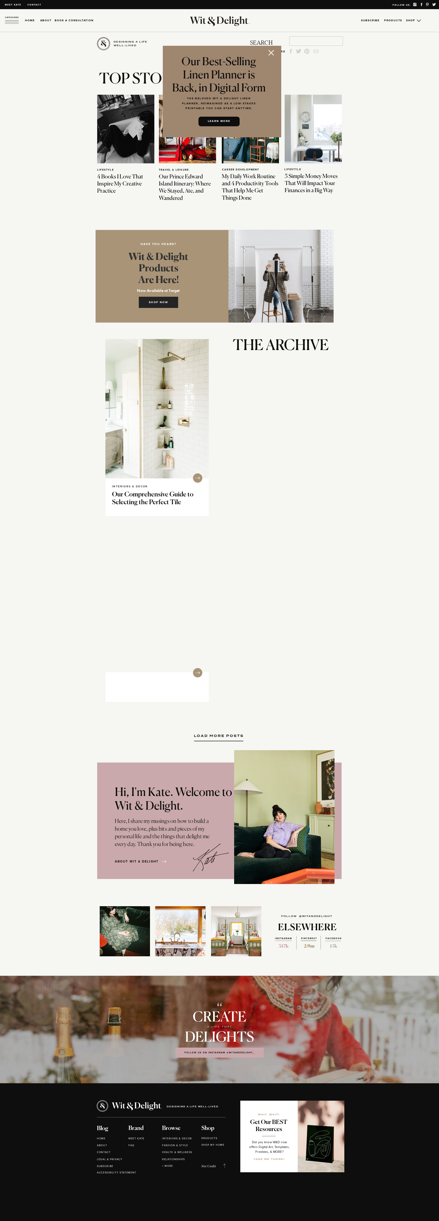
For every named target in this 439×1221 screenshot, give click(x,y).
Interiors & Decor (130, 486)
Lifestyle (105, 170)
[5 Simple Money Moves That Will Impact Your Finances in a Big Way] (313, 129)
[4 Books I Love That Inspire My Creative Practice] (125, 129)
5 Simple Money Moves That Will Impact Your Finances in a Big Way (311, 183)
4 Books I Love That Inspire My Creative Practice (120, 184)
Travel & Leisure (174, 170)
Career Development (240, 169)
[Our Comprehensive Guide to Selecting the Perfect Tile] (157, 408)
